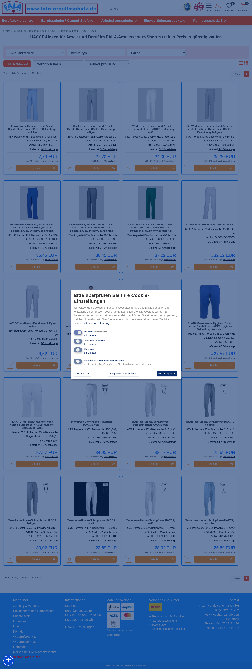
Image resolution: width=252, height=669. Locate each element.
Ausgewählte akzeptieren (123, 373)
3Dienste (90, 352)
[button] (8, 661)
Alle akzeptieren (167, 373)
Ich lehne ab (82, 373)
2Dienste (90, 335)
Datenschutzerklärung (96, 323)
